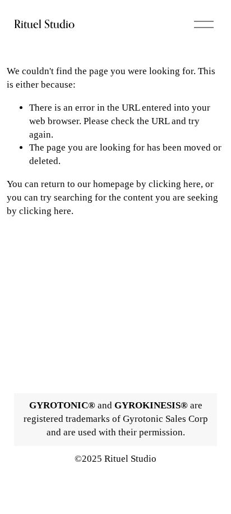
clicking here (175, 184)
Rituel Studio (44, 24)
